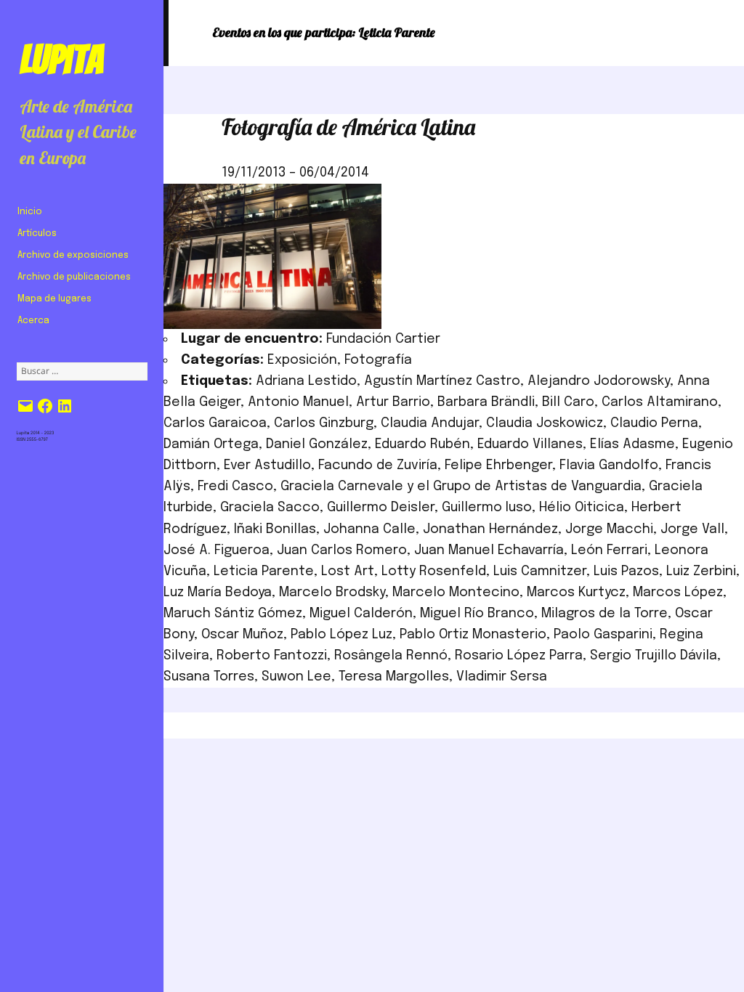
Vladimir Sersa (501, 676)
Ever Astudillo (267, 465)
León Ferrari (609, 550)
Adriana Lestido (306, 381)
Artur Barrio (393, 402)
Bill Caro (568, 402)
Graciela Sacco (270, 507)
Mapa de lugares (54, 299)
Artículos (37, 233)
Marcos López (678, 592)
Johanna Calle (369, 529)
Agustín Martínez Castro (442, 381)
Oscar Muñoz (242, 634)
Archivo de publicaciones (74, 277)
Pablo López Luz (341, 634)
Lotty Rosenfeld (433, 571)
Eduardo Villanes (530, 444)
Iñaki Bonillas (275, 529)
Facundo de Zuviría (377, 465)
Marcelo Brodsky (332, 592)
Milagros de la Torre (604, 613)
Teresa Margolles (394, 676)
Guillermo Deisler (380, 507)
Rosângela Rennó (391, 655)
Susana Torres (208, 676)
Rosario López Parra (519, 655)
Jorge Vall (692, 529)
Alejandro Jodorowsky (598, 381)
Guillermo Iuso (487, 507)
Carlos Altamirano (660, 402)
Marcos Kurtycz (576, 592)
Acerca (33, 321)
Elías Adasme (632, 444)
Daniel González (317, 444)
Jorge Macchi (609, 529)
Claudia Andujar (430, 423)
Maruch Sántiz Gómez (232, 613)
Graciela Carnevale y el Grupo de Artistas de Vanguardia (461, 486)
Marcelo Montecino (455, 592)
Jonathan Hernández (490, 529)
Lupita (61, 59)
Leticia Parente (264, 571)
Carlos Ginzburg (323, 423)
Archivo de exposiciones (73, 255)
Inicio (29, 212)
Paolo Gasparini (603, 634)
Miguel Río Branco (477, 613)
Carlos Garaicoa (215, 423)
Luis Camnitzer (539, 571)
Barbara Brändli (486, 402)
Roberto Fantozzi (272, 655)
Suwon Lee (296, 676)
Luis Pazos (626, 571)
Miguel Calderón (361, 613)
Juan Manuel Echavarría (489, 550)
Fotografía (378, 360)
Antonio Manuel (298, 402)
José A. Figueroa (216, 550)
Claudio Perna (654, 423)
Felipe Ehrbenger (498, 465)
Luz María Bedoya (217, 592)
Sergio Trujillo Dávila (653, 655)
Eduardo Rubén (422, 444)
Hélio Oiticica (581, 507)
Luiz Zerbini (701, 571)
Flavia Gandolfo (608, 465)
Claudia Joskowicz (544, 423)
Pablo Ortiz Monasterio (473, 634)
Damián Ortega (211, 444)
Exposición (302, 360)
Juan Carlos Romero (342, 550)
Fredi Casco (235, 486)
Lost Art (347, 571)
